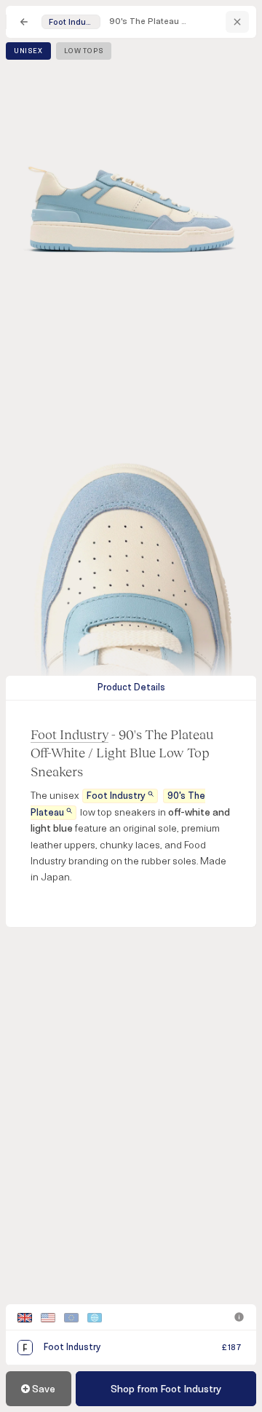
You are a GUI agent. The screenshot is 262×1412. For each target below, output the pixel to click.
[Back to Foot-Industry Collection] (237, 22)
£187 (231, 1347)
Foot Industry (69, 734)
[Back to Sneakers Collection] (24, 22)
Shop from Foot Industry (166, 1389)
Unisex (28, 51)
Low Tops (84, 51)
